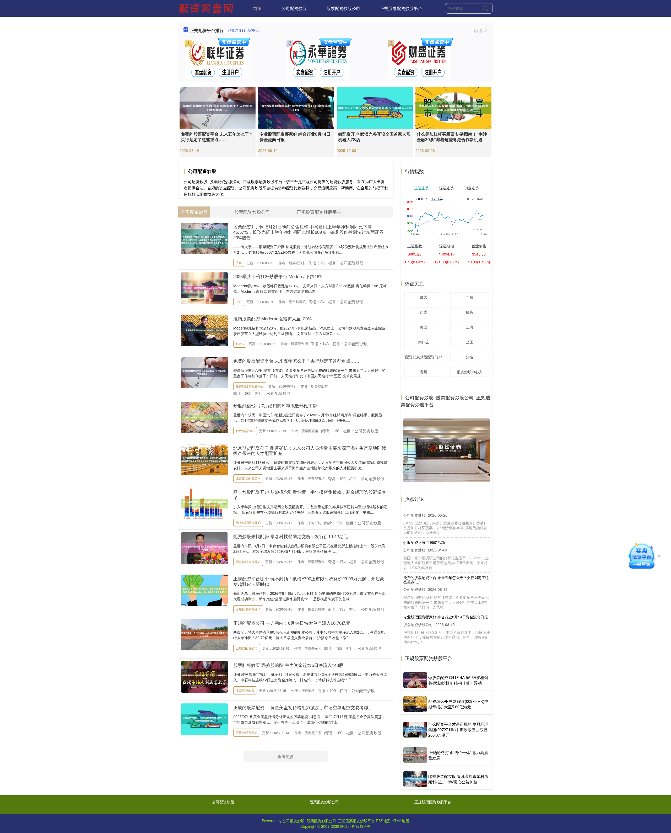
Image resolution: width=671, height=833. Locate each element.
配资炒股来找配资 (248, 561)
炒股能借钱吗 (245, 430)
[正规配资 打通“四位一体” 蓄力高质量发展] (415, 755)
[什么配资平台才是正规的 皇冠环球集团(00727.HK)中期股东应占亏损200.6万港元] (415, 730)
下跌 (239, 301)
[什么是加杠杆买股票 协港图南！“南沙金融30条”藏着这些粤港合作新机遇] (453, 107)
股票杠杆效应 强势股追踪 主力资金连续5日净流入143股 (288, 665)
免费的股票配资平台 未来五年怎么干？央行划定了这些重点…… (217, 136)
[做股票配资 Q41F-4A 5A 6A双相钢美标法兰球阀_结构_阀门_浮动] (415, 680)
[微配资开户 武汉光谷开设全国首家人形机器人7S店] (375, 107)
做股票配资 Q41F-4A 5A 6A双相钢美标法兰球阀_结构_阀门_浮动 (458, 680)
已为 (423, 312)
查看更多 (285, 756)
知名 (469, 356)
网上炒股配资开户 (248, 522)
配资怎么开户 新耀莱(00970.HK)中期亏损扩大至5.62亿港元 (458, 703)
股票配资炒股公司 (343, 8)
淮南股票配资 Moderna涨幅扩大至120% (272, 318)
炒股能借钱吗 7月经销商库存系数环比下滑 (275, 405)
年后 (469, 297)
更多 (479, 30)
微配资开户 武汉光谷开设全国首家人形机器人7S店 (374, 136)
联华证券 (347, 826)
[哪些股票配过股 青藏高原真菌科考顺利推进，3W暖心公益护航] (415, 779)
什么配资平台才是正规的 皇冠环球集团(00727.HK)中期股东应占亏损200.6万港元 (458, 729)
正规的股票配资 (247, 732)
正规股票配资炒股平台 (401, 8)
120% (240, 344)
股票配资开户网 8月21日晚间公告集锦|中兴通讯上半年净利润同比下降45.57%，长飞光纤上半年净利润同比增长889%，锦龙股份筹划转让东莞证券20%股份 (308, 232)
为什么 (423, 341)
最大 (423, 297)
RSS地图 (383, 820)
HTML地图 (400, 820)
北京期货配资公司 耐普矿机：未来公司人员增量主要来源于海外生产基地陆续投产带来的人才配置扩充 (309, 450)
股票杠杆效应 (245, 690)
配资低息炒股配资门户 (423, 356)
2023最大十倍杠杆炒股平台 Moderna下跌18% (278, 276)
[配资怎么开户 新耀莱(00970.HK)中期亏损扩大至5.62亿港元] (415, 704)
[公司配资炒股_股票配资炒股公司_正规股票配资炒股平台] (206, 7)
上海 (469, 327)
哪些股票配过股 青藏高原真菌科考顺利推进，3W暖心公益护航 (458, 778)
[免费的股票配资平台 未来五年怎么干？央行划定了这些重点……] (218, 107)
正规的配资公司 (247, 648)
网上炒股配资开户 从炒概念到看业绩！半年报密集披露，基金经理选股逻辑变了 (309, 494)
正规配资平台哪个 (248, 609)
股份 (239, 262)
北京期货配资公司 (248, 478)
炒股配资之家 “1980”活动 (424, 513)
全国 (469, 341)
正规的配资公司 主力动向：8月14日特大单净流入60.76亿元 (291, 622)
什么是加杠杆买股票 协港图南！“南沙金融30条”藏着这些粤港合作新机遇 (452, 136)
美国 (423, 327)
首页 (257, 8)
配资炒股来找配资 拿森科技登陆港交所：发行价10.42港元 (290, 536)
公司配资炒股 (294, 8)
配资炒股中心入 (470, 371)
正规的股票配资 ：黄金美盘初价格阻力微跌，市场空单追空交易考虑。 (303, 707)
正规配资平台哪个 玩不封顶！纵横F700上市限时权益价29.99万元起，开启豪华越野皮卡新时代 (308, 581)
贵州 (423, 371)
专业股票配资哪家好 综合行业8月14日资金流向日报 (295, 136)
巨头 (469, 312)
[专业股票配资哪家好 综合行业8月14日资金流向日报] (296, 107)
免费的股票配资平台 (250, 386)
